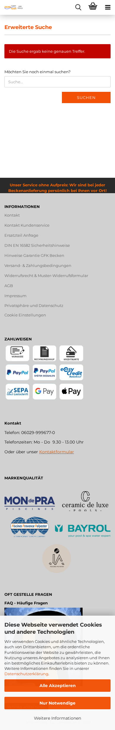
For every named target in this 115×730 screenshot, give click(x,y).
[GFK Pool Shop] (12, 7)
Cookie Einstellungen (25, 315)
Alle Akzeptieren (58, 685)
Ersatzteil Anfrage (21, 235)
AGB (8, 285)
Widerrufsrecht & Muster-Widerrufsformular (46, 275)
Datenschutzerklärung (26, 673)
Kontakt (12, 215)
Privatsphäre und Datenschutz (33, 305)
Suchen (86, 97)
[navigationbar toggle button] (107, 7)
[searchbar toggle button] (78, 7)
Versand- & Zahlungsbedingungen (37, 265)
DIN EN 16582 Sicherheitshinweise (37, 245)
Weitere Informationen (57, 718)
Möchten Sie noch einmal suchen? (37, 71)
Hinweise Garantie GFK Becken (34, 255)
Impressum (15, 295)
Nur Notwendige (57, 703)
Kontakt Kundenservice (27, 225)
